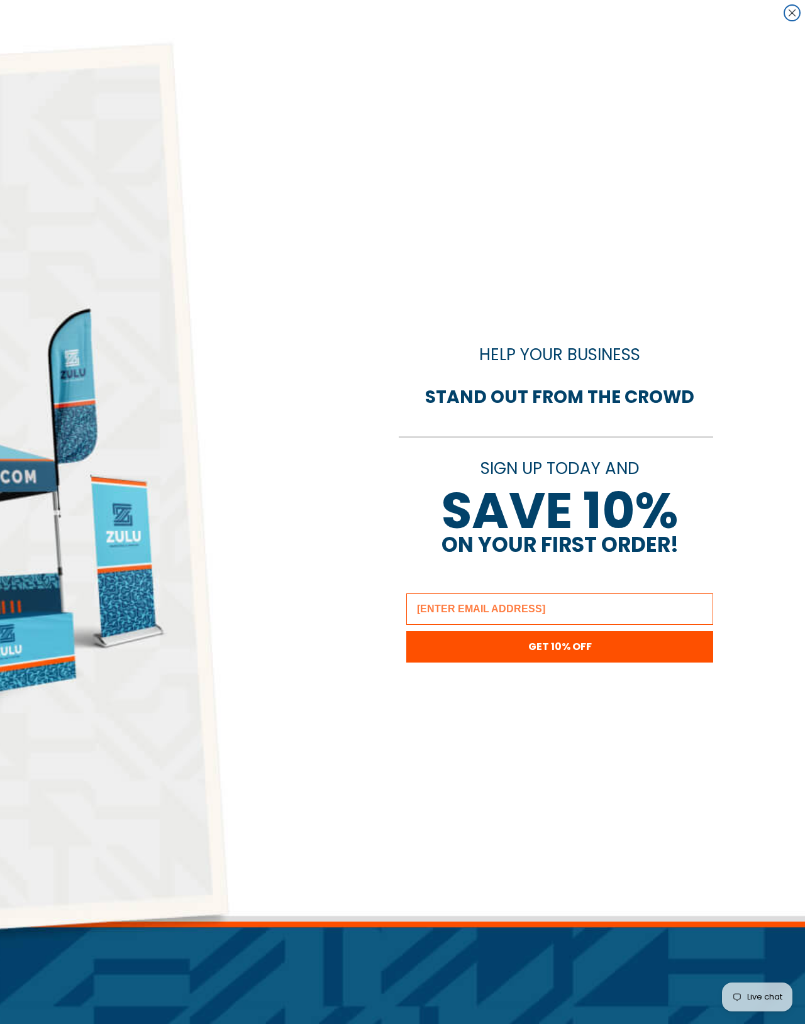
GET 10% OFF (560, 646)
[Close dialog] (792, 13)
